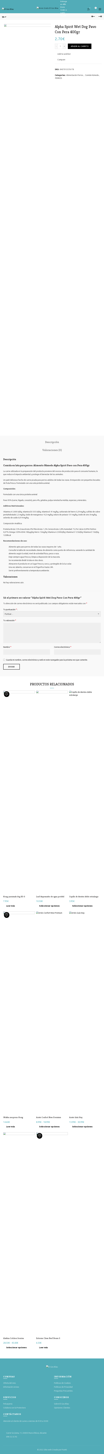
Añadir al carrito (80, 46)
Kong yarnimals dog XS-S (14, 896)
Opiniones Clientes (62, 1408)
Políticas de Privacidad (63, 1387)
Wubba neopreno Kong (13, 1117)
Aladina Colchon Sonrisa (13, 1338)
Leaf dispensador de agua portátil (50, 896)
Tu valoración (9, 620)
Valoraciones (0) (52, 450)
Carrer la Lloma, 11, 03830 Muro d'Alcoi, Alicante (26, 1433)
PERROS (58, 78)
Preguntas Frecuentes (63, 1391)
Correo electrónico (62, 647)
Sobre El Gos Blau (61, 1404)
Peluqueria (7, 1404)
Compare (61, 60)
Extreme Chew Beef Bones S (48, 1338)
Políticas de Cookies (62, 1383)
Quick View (32, 702)
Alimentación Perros (74, 75)
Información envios (11, 1387)
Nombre (7, 647)
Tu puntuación (10, 609)
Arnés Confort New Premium (48, 1117)
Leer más (10, 906)
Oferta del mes (9, 1383)
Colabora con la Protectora (14, 1408)
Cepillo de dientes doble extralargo (83, 896)
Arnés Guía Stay (75, 1117)
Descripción (52, 442)
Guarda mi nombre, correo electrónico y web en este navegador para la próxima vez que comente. (47, 660)
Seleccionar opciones (49, 906)
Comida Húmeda (92, 75)
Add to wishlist (64, 54)
